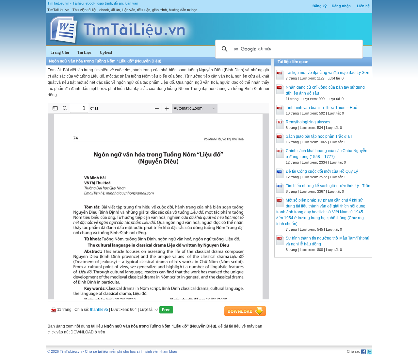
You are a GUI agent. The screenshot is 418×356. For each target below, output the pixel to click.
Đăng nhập (341, 6)
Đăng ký (320, 6)
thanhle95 (99, 309)
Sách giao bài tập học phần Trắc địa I (319, 136)
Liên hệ (363, 6)
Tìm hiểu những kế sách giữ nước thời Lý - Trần (328, 186)
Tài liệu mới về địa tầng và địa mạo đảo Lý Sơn (327, 72)
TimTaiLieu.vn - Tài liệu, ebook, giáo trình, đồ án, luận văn (92, 3)
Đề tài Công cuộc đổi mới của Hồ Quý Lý (322, 171)
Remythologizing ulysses (308, 122)
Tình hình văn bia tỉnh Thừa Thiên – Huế (321, 107)
